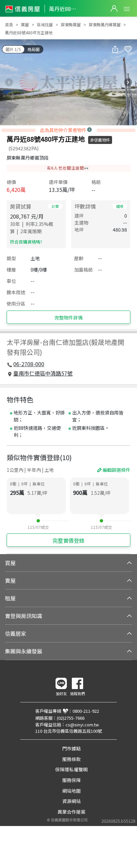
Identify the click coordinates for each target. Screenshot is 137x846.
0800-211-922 (85, 711)
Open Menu (127, 9)
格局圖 (34, 49)
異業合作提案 (71, 811)
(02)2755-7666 (70, 718)
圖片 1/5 (13, 49)
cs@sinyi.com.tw (82, 724)
